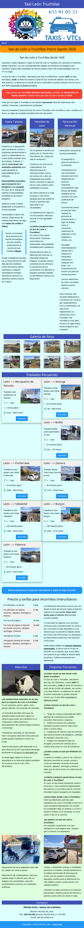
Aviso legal (57, 924)
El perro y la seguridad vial (25, 752)
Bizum (18, 251)
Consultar (22, 418)
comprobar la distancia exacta (23, 85)
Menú (4, 43)
